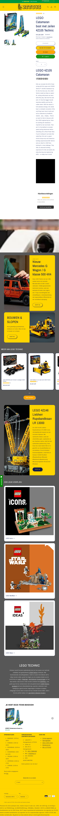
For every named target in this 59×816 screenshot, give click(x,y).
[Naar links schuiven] (26, 393)
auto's (19, 679)
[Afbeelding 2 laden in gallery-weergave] (13, 42)
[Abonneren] (42, 782)
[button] (3, 7)
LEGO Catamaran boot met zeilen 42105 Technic (14, 728)
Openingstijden (46, 740)
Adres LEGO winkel (47, 743)
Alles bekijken (29, 397)
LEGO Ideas (9, 653)
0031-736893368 (32, 751)
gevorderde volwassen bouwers (37, 693)
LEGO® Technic (33, 672)
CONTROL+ (43, 681)
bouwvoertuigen (41, 679)
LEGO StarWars (10, 596)
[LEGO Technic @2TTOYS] (42, 79)
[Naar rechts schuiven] (33, 393)
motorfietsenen (33, 679)
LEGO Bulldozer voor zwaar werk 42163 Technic (40, 380)
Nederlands (46, 0)
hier (7, 773)
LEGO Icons (9, 538)
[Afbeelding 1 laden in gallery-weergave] (7, 42)
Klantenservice (46, 745)
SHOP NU (37, 305)
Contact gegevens (47, 738)
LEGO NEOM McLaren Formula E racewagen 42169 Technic (14, 380)
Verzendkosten (49, 37)
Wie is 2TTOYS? (46, 747)
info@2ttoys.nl (32, 753)
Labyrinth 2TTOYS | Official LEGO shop (14, 802)
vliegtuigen (25, 679)
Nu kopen (45, 52)
